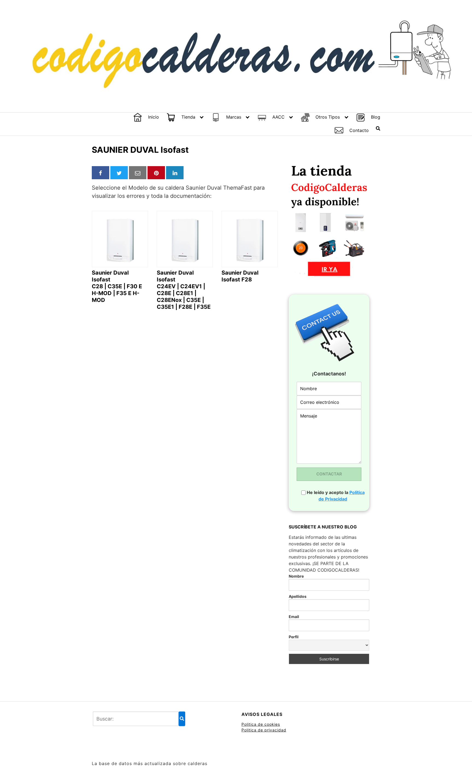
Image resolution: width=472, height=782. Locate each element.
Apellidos (297, 596)
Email (294, 616)
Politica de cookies (260, 724)
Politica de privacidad (263, 730)
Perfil (294, 636)
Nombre (296, 576)
